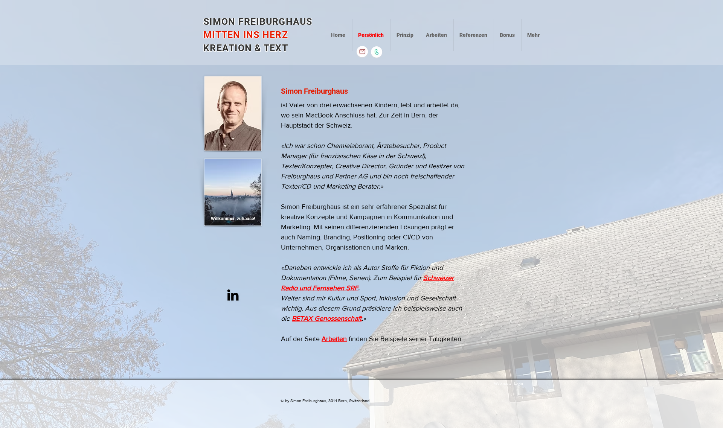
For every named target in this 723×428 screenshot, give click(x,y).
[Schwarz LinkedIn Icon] (233, 295)
